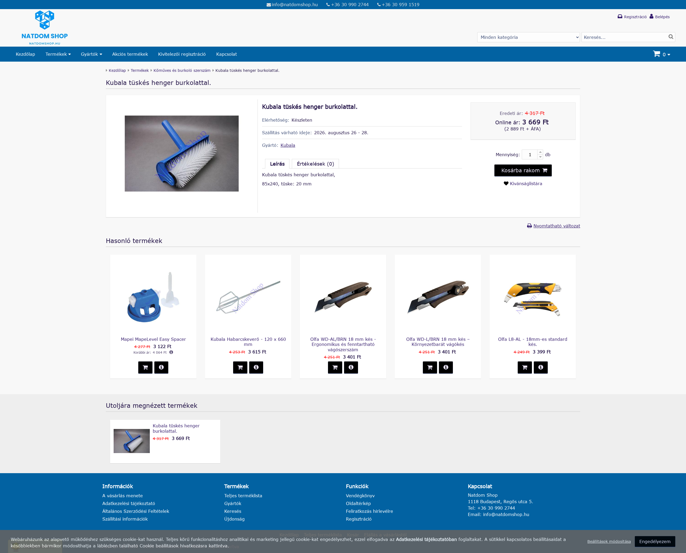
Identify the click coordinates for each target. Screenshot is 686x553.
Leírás (277, 164)
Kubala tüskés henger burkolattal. (176, 428)
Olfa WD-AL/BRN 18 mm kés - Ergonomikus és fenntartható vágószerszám (343, 344)
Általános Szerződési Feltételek (135, 511)
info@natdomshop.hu (295, 4)
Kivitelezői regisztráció (182, 54)
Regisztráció (359, 518)
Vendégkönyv (360, 495)
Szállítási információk (125, 518)
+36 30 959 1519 (400, 4)
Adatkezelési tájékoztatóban (426, 539)
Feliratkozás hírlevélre (369, 511)
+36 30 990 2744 (350, 4)
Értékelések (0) (315, 164)
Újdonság (234, 518)
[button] (523, 170)
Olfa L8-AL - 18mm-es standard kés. (532, 342)
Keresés (232, 511)
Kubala (288, 145)
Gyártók (89, 54)
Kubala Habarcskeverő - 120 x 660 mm (248, 342)
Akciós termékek (130, 54)
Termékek (56, 54)
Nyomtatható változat (557, 225)
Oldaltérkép (358, 503)
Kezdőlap (25, 54)
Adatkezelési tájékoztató (128, 503)
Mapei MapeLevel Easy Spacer (153, 339)
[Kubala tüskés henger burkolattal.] (181, 203)
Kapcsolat (226, 54)
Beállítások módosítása (609, 541)
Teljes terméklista (243, 495)
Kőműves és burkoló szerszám (182, 70)
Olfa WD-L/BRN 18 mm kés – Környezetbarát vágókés (438, 342)
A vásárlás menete (122, 495)
